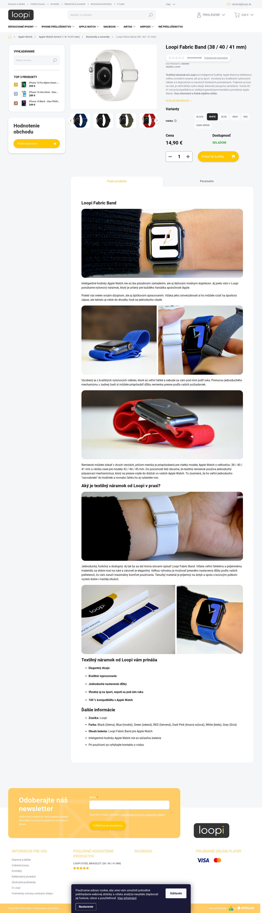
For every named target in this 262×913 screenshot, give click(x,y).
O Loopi (120, 4)
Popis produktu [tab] (117, 181)
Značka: (173, 67)
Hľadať (151, 15)
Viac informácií (127, 898)
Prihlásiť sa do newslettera (107, 825)
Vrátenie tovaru (37, 4)
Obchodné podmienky (101, 4)
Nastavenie (86, 906)
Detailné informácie (177, 100)
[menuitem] (23, 27)
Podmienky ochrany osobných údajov (32, 893)
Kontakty (54, 4)
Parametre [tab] (207, 181)
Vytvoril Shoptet (217, 908)
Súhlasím (176, 893)
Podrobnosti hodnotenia (216, 58)
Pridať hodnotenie (27, 143)
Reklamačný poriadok (75, 4)
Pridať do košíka (213, 156)
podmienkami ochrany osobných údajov (143, 814)
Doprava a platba (16, 4)
